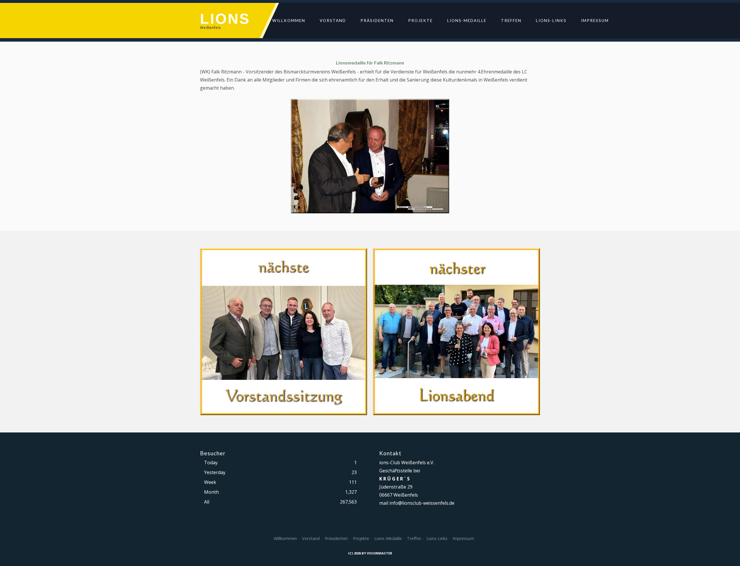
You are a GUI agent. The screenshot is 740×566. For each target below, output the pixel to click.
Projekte (420, 20)
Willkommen (288, 20)
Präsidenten (377, 20)
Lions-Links (551, 20)
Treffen (511, 20)
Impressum (595, 20)
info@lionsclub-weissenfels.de (421, 503)
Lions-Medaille (466, 20)
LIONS (225, 19)
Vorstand (333, 20)
